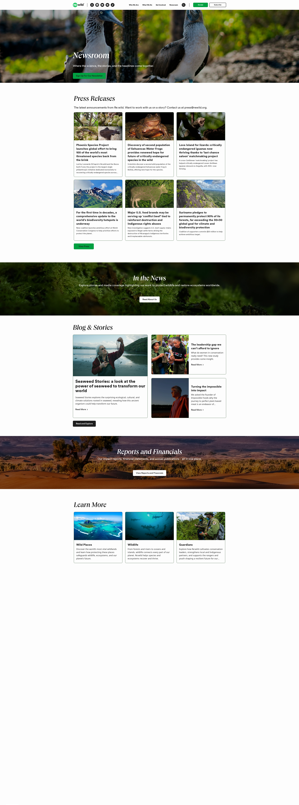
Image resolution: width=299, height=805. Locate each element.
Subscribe (217, 5)
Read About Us (149, 299)
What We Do (147, 5)
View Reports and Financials (149, 473)
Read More (80, 409)
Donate (200, 5)
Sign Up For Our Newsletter (89, 75)
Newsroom (173, 5)
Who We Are (134, 5)
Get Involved (161, 5)
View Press (84, 246)
